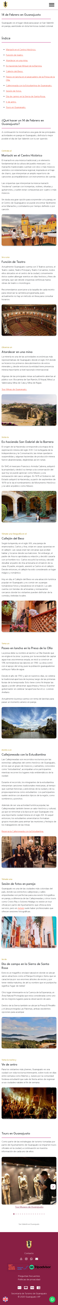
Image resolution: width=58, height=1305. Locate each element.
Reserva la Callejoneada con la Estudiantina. (23, 831)
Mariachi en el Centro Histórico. (21, 49)
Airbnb (21, 908)
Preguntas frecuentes (29, 1276)
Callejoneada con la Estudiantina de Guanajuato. (29, 85)
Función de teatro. (14, 55)
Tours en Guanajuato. (16, 107)
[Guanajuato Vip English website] (5, 1299)
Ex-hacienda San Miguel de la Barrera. (24, 66)
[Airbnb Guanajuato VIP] (21, 1259)
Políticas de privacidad (29, 1279)
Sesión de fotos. (14, 91)
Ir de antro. (11, 102)
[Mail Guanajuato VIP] (35, 1259)
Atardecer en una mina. (17, 60)
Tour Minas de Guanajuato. (14, 389)
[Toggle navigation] (51, 5)
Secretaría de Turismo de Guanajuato (29, 1293)
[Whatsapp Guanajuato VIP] (30, 1259)
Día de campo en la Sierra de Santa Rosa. (26, 96)
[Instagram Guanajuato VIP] (25, 1259)
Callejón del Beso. (14, 71)
